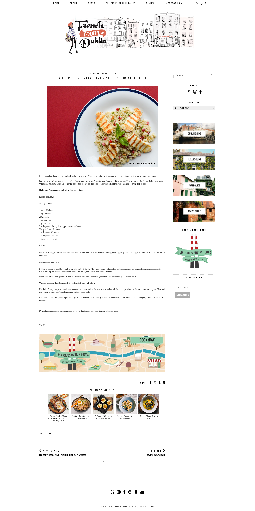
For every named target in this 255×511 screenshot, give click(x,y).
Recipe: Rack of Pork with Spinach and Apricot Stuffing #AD (58, 418)
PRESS (91, 3)
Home (102, 461)
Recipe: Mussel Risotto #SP (149, 417)
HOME (56, 3)
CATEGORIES (173, 3)
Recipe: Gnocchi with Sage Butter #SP (126, 417)
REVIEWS (151, 3)
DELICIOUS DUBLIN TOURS (121, 3)
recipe (48, 433)
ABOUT (74, 3)
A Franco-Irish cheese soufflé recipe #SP (103, 417)
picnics (144, 184)
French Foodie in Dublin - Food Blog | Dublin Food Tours (131, 506)
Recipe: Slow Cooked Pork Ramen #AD (81, 417)
